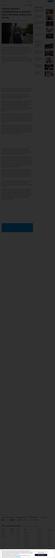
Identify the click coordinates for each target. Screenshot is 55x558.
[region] (27, 553)
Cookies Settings (41, 552)
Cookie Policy (17, 556)
